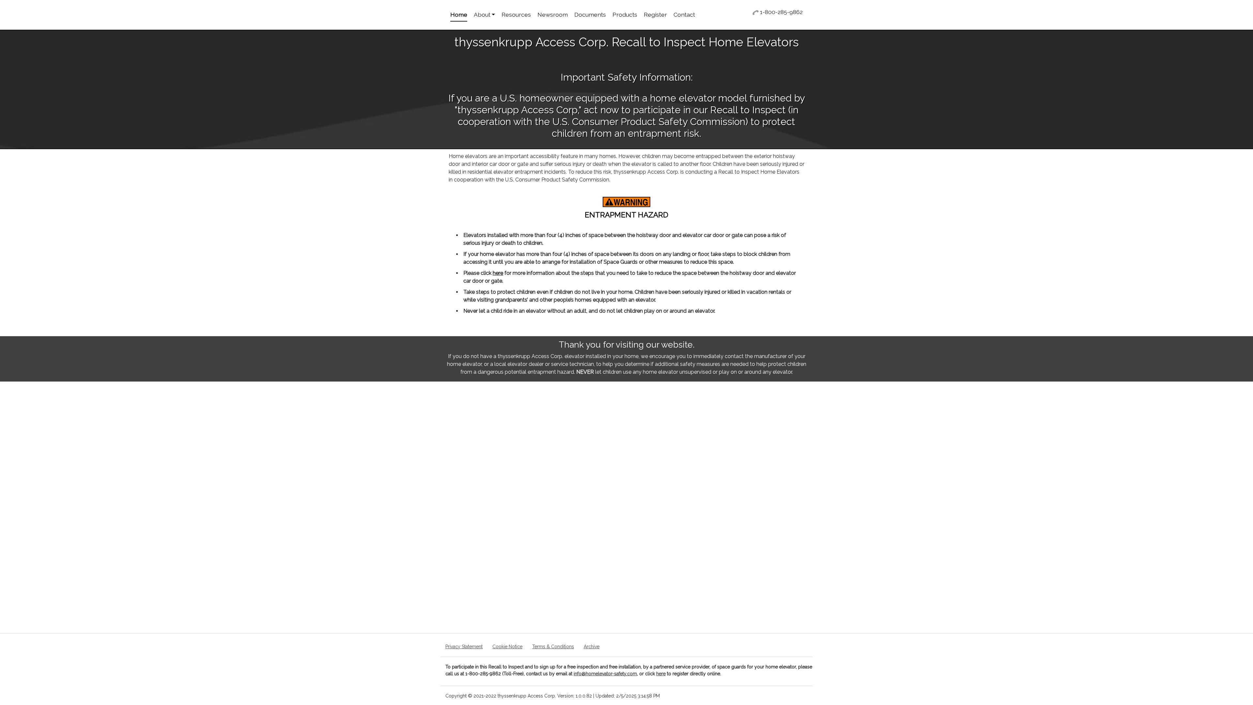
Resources (516, 14)
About (482, 14)
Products (624, 14)
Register (655, 14)
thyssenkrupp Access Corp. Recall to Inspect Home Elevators (627, 42)
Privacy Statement (464, 646)
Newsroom (552, 14)
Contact (684, 14)
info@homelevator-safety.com (605, 673)
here (498, 273)
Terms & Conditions (553, 646)
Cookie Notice (507, 646)
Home (458, 14)
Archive (591, 646)
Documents (590, 14)
